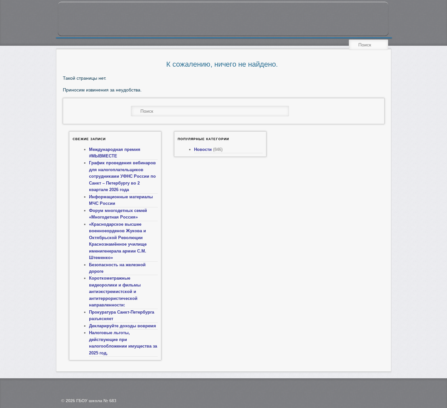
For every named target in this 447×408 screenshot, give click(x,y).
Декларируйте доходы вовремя (122, 325)
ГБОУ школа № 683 (96, 400)
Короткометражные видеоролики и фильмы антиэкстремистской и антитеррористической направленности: (115, 291)
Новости (203, 149)
